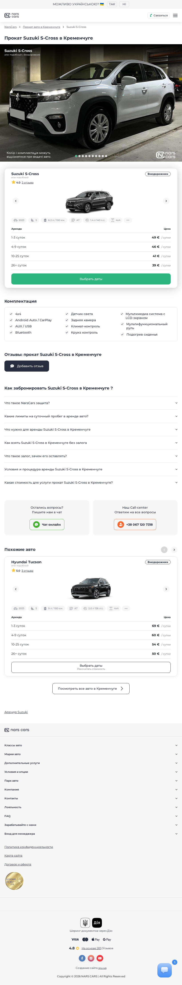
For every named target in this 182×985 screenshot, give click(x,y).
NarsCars (10, 27)
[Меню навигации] (175, 15)
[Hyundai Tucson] (91, 589)
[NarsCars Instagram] (91, 958)
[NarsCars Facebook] (82, 958)
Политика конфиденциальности (28, 847)
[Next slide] (166, 201)
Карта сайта (13, 855)
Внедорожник (158, 174)
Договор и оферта (17, 864)
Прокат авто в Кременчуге (41, 27)
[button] (76, 156)
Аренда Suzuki (16, 712)
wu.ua (102, 968)
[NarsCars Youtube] (100, 958)
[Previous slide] (15, 201)
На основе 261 (97, 948)
